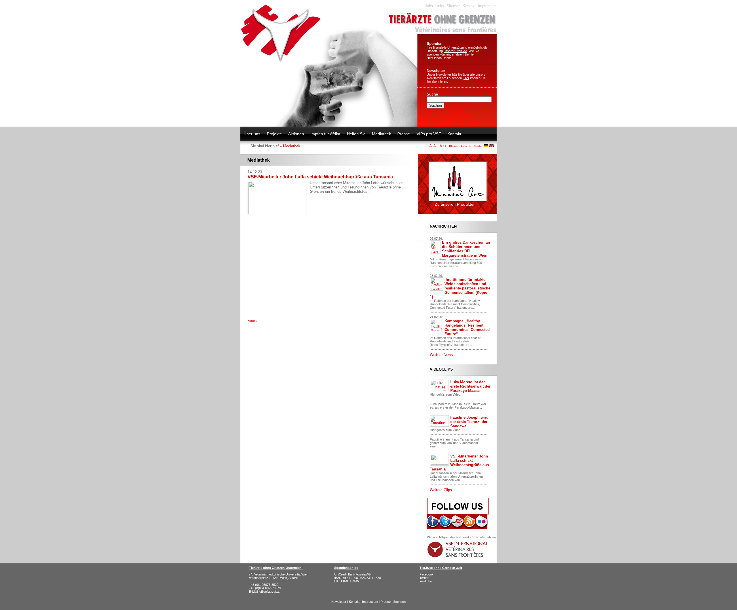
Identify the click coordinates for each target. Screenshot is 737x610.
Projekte (274, 133)
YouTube (425, 581)
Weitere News (441, 354)
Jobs (429, 6)
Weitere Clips (441, 490)
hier (472, 54)
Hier (466, 78)
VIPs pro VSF (429, 133)
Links (439, 6)
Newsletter (436, 70)
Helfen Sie (356, 133)
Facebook (426, 574)
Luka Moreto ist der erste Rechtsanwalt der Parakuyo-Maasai (470, 386)
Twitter (424, 578)
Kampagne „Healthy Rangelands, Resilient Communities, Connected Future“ (467, 327)
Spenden (434, 43)
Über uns (252, 133)
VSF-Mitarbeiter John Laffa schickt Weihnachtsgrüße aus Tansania (459, 462)
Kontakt (469, 6)
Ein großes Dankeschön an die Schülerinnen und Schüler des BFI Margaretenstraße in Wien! (466, 249)
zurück (252, 321)
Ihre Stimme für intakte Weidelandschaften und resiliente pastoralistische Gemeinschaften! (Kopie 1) (460, 288)
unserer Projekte (455, 51)
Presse (403, 133)
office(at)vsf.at (269, 591)
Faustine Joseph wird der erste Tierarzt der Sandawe (469, 421)
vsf (276, 146)
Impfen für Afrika (325, 133)
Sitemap (453, 6)
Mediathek (381, 133)
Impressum (487, 6)
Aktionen (296, 133)
